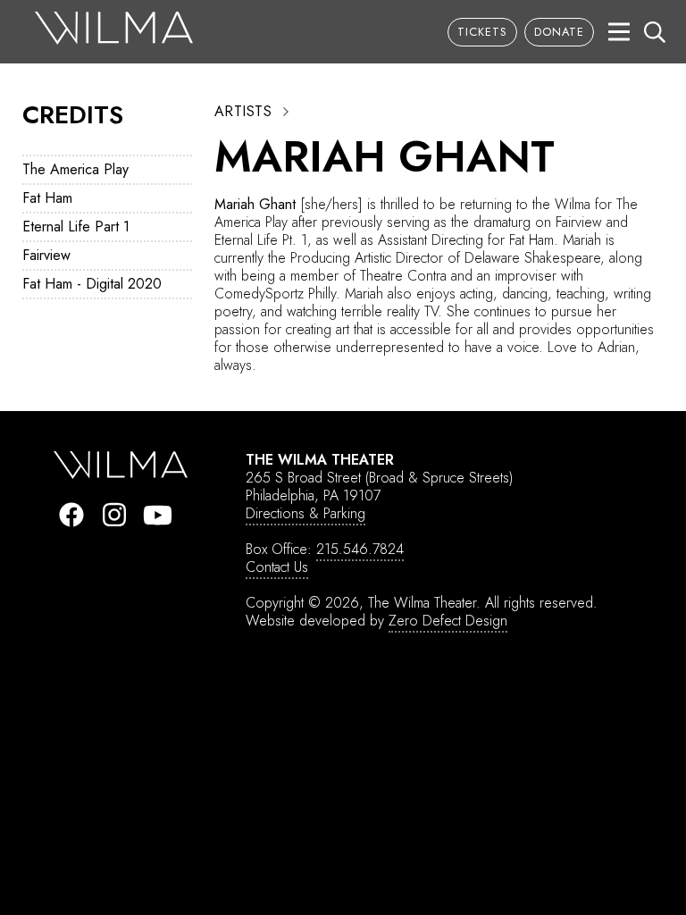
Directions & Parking (305, 513)
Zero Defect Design (448, 620)
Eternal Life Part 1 (76, 226)
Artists (243, 112)
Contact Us (277, 567)
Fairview (46, 255)
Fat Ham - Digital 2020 (92, 283)
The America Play (75, 169)
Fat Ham (47, 198)
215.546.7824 (360, 549)
